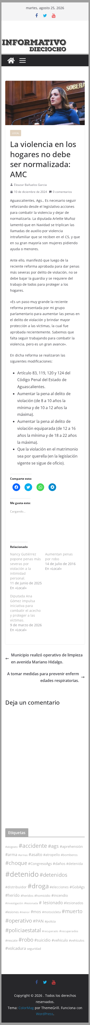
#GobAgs (77, 886)
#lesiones (12, 912)
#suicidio (42, 940)
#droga (38, 886)
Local (15, 133)
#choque (16, 862)
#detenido (22, 874)
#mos (36, 911)
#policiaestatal (23, 930)
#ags (53, 846)
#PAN (38, 921)
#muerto (72, 911)
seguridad (34, 948)
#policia (50, 921)
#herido (12, 895)
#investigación (14, 903)
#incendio (59, 895)
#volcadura (15, 948)
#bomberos (69, 855)
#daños (59, 863)
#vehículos (76, 940)
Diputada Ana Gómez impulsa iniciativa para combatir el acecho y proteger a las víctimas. (25, 608)
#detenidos (53, 874)
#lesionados (73, 903)
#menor (25, 912)
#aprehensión (71, 846)
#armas (23, 855)
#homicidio (42, 895)
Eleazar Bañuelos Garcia (30, 185)
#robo (25, 939)
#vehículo (60, 940)
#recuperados (68, 931)
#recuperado (50, 931)
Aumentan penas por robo (59, 556)
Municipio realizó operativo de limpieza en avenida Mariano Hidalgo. (47, 658)
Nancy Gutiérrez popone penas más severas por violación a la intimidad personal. (25, 566)
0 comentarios (62, 192)
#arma (11, 854)
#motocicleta (51, 912)
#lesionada (31, 903)
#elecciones (59, 887)
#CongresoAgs (40, 863)
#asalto (35, 854)
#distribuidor (16, 887)
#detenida (74, 864)
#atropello (51, 854)
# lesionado (51, 902)
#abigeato (11, 847)
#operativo (18, 920)
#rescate (11, 940)
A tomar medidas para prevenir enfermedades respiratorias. (43, 677)
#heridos (27, 895)
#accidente (33, 846)
